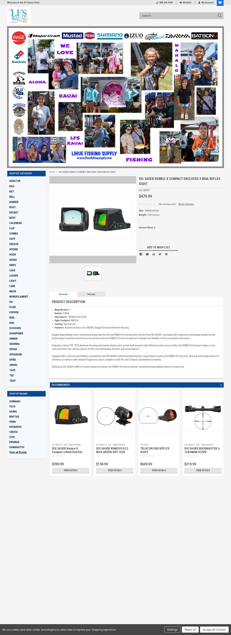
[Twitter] (160, 254)
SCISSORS (15, 328)
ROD (11, 323)
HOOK (12, 254)
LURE (12, 286)
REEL (12, 317)
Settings (172, 629)
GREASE (13, 244)
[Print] (153, 254)
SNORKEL (14, 344)
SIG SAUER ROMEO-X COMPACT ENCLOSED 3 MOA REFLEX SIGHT (87, 172)
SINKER (13, 338)
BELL (12, 196)
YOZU (12, 406)
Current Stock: (147, 227)
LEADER (13, 275)
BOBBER (13, 202)
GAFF (12, 238)
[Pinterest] (166, 254)
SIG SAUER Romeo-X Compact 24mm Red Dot (67, 450)
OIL (11, 302)
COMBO (13, 233)
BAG (11, 186)
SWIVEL (13, 365)
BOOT (12, 207)
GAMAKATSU (16, 447)
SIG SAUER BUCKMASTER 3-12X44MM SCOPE (202, 450)
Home (52, 172)
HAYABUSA (15, 426)
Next (222, 385)
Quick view (70, 439)
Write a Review (186, 204)
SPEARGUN (15, 354)
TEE (11, 375)
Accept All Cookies (214, 629)
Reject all (190, 629)
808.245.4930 (166, 2)
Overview (63, 294)
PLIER (12, 307)
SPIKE (12, 359)
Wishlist (187, 2)
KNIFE (12, 265)
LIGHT (12, 280)
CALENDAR (15, 223)
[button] (115, 97)
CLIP (12, 228)
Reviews (91, 294)
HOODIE (13, 249)
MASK (12, 291)
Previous (218, 385)
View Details (71, 470)
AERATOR (14, 181)
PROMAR (14, 442)
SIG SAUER (56, 445)
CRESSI (13, 432)
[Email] (147, 254)
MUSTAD (14, 416)
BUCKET (14, 212)
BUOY (12, 217)
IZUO (12, 437)
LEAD (12, 270)
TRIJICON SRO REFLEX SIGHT (154, 450)
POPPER (13, 312)
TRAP (12, 380)
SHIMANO (14, 401)
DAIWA (13, 411)
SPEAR (13, 349)
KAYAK (13, 259)
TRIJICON (144, 445)
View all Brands (18, 452)
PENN (12, 421)
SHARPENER (16, 333)
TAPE (12, 370)
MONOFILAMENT (18, 296)
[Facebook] (141, 254)
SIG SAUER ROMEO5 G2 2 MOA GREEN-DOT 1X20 (112, 450)
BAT (11, 191)
